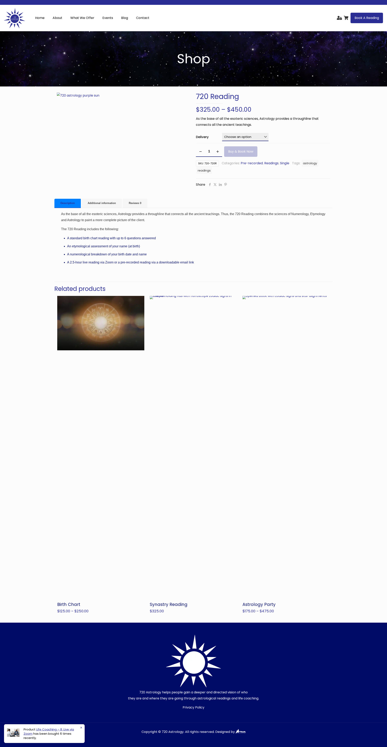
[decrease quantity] (200, 151)
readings (204, 171)
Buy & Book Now (240, 151)
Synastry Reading (168, 604)
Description (67, 203)
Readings (271, 163)
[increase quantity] (217, 151)
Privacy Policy (193, 707)
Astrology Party (259, 604)
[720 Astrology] (14, 18)
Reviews (135, 203)
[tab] (67, 203)
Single (284, 163)
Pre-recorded (252, 163)
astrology (310, 163)
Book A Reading (367, 18)
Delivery (202, 137)
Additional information (102, 203)
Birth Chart (68, 604)
